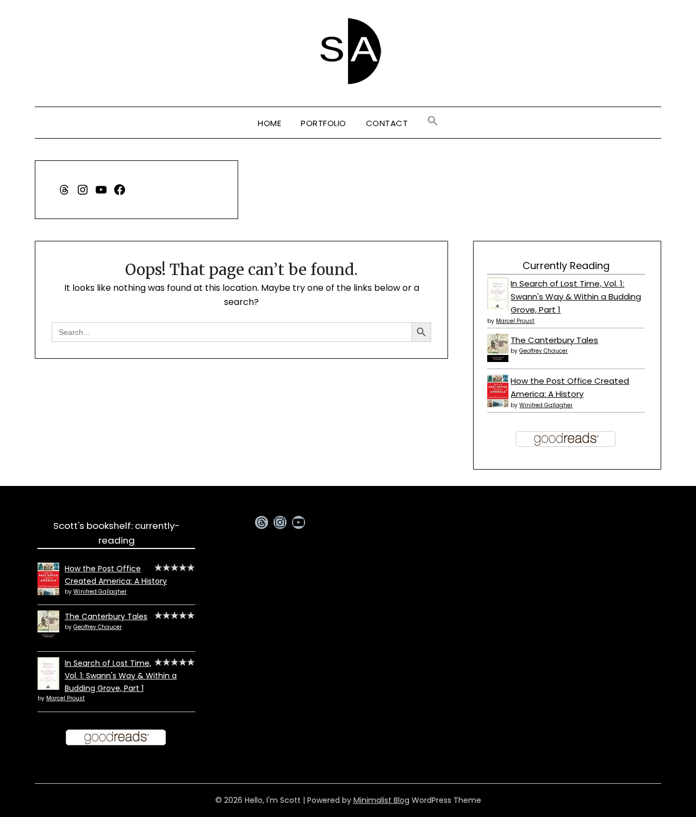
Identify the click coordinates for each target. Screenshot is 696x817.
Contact (387, 123)
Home (269, 123)
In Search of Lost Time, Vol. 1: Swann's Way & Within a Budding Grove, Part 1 (576, 297)
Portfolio (323, 123)
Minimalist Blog (381, 800)
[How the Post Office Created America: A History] (497, 404)
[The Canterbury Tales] (497, 359)
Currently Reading (566, 265)
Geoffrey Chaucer (543, 351)
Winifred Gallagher (546, 405)
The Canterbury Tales (554, 340)
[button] (433, 121)
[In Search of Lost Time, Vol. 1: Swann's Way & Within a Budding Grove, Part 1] (497, 308)
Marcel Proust (515, 321)
